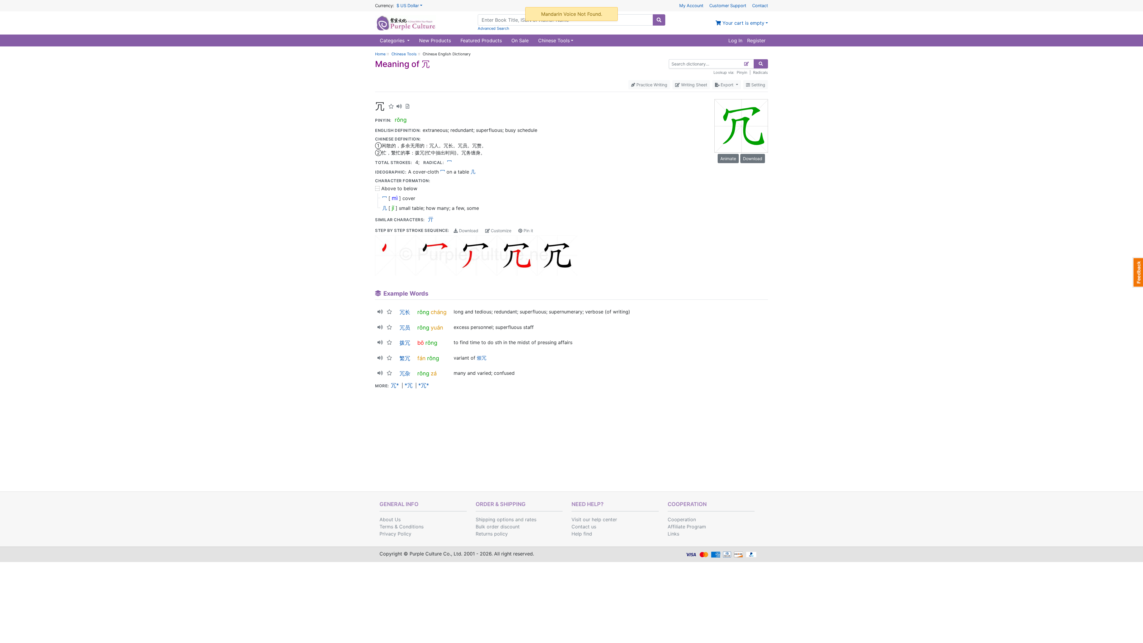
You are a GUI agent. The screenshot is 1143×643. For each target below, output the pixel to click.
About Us (390, 519)
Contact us (584, 527)
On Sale (520, 40)
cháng (438, 312)
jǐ (393, 208)
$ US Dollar (407, 5)
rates (530, 519)
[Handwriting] (746, 63)
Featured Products (481, 40)
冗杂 (404, 373)
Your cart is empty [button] (742, 23)
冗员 (404, 327)
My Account (691, 5)
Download (468, 230)
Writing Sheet (693, 84)
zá (434, 373)
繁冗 (404, 358)
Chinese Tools (404, 54)
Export (727, 84)
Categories (393, 40)
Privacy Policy (395, 534)
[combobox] (565, 20)
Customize (500, 230)
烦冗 (481, 358)
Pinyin (742, 72)
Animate (728, 158)
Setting (757, 84)
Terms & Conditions (402, 527)
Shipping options (495, 519)
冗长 (404, 312)
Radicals (760, 72)
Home (380, 54)
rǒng (401, 119)
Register (756, 40)
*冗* (423, 385)
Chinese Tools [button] (554, 40)
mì (395, 198)
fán (421, 358)
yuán (437, 327)
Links (673, 534)
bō (420, 342)
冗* (395, 385)
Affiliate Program (687, 527)
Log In (735, 40)
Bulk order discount (498, 527)
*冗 (409, 385)
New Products (435, 40)
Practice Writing (651, 84)
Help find (582, 534)
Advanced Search (493, 28)
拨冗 (404, 342)
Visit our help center (594, 519)
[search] (659, 20)
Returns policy (492, 534)
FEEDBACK (1138, 272)
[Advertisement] (571, 447)
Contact (760, 5)
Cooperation (682, 519)
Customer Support (727, 5)
